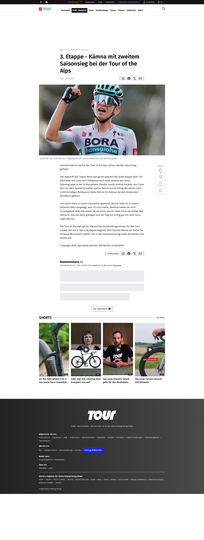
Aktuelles (84, 50)
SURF (93, 479)
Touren (113, 10)
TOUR (106, 479)
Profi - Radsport (79, 10)
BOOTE (70, 479)
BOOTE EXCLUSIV (82, 479)
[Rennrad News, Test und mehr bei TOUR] (47, 9)
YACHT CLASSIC (59, 479)
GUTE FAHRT (124, 479)
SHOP (41, 479)
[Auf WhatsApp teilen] (123, 78)
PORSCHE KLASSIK (156, 479)
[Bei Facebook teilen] (129, 78)
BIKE (99, 479)
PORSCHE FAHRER (46, 483)
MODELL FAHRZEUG (138, 479)
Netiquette (117, 265)
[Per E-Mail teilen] (140, 78)
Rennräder (65, 10)
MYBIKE (113, 479)
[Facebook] (41, 2)
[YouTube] (46, 2)
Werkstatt (131, 10)
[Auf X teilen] (134, 78)
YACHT (48, 479)
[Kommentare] (160, 191)
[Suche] (163, 8)
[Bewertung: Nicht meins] (160, 176)
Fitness (121, 10)
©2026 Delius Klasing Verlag (50, 489)
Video (140, 10)
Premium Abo (75, 2)
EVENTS (58, 483)
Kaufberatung (102, 10)
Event (91, 10)
